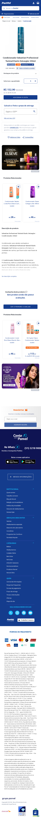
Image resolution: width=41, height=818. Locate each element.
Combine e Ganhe (35, 17)
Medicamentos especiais (14, 524)
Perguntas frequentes (14, 585)
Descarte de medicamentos (15, 509)
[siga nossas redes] (11, 612)
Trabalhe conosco (12, 496)
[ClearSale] (6, 811)
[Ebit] (21, 811)
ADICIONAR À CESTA (20, 97)
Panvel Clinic (11, 573)
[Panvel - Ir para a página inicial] (16, 3)
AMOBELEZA (14, 128)
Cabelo (19, 21)
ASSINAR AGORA (20, 425)
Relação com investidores (15, 502)
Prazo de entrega (12, 591)
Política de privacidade (14, 506)
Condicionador (27, 21)
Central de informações (14, 582)
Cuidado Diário (11, 553)
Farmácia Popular (12, 537)
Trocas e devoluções (13, 595)
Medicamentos (11, 550)
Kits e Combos (16, 17)
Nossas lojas (10, 512)
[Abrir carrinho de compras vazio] (38, 3)
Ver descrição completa (9, 276)
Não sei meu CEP (9, 118)
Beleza (14, 21)
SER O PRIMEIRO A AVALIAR (20, 307)
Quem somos (11, 492)
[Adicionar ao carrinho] (18, 187)
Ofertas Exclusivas (25, 17)
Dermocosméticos (12, 566)
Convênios (10, 531)
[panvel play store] (28, 461)
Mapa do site (11, 601)
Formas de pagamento (14, 588)
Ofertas (9, 598)
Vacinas (9, 521)
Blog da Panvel (11, 499)
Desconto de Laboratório (15, 528)
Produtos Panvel (12, 569)
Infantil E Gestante (12, 563)
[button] (20, 73)
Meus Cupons (7, 17)
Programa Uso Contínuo (14, 534)
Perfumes (10, 560)
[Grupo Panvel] (9, 798)
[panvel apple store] (12, 461)
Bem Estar (10, 556)
